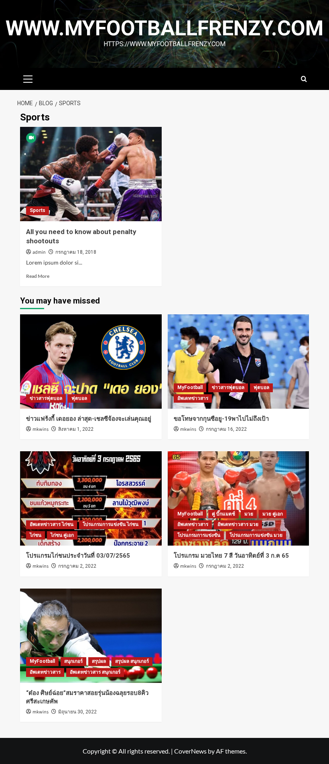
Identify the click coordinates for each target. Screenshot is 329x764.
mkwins (40, 429)
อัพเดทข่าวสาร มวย (237, 524)
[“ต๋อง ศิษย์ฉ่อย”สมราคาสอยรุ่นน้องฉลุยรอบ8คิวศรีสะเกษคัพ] (91, 636)
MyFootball (190, 387)
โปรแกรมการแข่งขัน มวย (255, 535)
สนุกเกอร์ (73, 661)
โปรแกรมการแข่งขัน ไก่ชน (110, 524)
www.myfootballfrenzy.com (164, 28)
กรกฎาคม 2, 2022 (77, 566)
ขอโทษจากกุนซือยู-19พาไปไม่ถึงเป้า (221, 418)
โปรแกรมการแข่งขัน (198, 535)
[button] (28, 78)
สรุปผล (99, 661)
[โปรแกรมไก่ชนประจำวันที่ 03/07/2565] (91, 498)
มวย (248, 514)
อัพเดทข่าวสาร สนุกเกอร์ (95, 672)
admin (39, 252)
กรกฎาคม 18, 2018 (75, 252)
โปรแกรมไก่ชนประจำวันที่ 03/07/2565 (78, 555)
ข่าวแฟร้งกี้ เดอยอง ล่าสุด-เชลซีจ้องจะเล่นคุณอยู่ (88, 418)
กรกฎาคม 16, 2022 (226, 429)
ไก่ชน (35, 535)
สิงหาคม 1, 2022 (75, 429)
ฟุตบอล (79, 398)
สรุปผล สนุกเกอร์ (132, 661)
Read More (37, 276)
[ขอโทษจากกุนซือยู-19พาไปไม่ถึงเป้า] (238, 361)
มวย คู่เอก (272, 514)
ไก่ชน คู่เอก (62, 535)
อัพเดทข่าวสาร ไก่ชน (51, 524)
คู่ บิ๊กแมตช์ (223, 514)
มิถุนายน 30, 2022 (77, 712)
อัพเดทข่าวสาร (192, 398)
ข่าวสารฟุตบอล (46, 398)
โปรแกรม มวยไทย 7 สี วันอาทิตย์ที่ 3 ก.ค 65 (231, 555)
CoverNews (190, 751)
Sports (37, 210)
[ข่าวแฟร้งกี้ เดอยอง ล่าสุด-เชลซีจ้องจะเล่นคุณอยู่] (91, 361)
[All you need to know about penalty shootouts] (91, 174)
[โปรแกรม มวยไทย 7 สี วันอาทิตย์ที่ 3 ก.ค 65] (238, 498)
